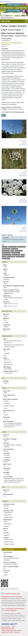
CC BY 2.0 (24, 143)
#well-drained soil (6, 248)
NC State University (6, 596)
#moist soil (4, 246)
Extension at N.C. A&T (7, 632)
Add (4, 115)
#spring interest (18, 250)
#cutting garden (16, 254)
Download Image (22, 144)
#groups (4, 256)
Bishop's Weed (7, 36)
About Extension (5, 627)
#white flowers (14, 248)
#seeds (12, 250)
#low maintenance (13, 246)
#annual (22, 254)
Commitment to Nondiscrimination (15, 608)
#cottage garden (11, 256)
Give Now (16, 632)
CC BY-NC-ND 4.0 (22, 200)
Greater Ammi (21, 36)
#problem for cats (6, 252)
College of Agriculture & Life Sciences (11, 630)
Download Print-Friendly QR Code (10, 589)
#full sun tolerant (21, 246)
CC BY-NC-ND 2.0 (22, 174)
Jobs (13, 627)
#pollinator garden (20, 256)
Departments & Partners (7, 629)
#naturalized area (6, 258)
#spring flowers (5, 250)
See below (4, 46)
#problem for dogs (15, 252)
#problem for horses (6, 254)
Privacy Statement (11, 610)
